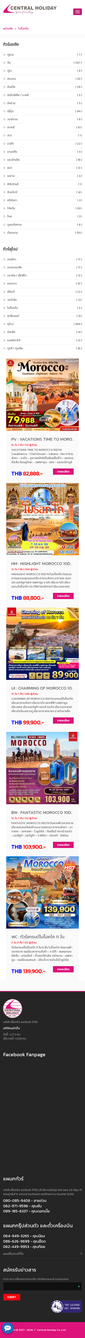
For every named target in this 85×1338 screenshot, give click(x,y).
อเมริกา (44, 259)
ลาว (44, 135)
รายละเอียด (63, 471)
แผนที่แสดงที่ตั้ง (13, 1253)
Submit (11, 1297)
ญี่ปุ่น (44, 111)
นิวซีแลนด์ (44, 316)
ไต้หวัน (44, 208)
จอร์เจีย (44, 300)
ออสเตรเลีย (44, 267)
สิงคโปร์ (44, 192)
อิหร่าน (44, 103)
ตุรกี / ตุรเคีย (44, 348)
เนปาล (44, 176)
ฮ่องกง (44, 79)
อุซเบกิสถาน (44, 224)
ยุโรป (44, 324)
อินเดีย (44, 87)
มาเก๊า (44, 144)
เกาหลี (44, 127)
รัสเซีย (44, 332)
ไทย (44, 216)
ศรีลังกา (44, 200)
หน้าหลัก (8, 28)
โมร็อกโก (23, 28)
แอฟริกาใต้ (44, 340)
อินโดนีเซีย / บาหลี (44, 95)
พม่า (44, 168)
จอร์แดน (44, 119)
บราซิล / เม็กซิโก (44, 275)
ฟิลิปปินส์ (44, 184)
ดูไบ (44, 71)
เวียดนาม (44, 233)
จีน (44, 63)
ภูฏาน (44, 54)
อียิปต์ (44, 292)
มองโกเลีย (44, 160)
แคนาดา (44, 283)
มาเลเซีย (44, 152)
